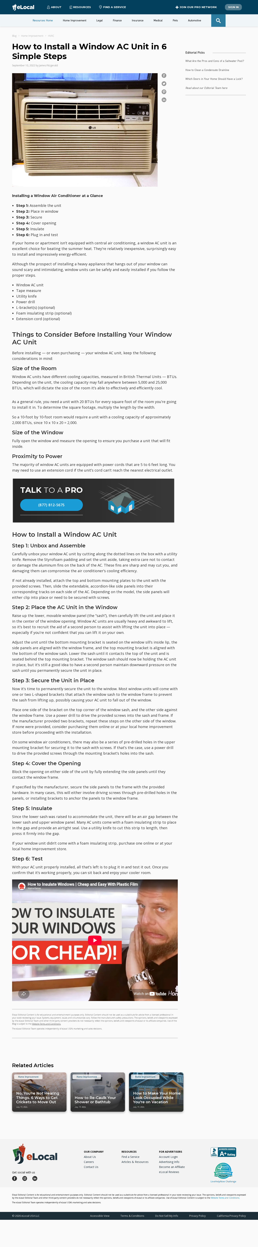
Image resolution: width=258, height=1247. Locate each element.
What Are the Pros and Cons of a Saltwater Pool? (214, 61)
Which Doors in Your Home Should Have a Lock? (214, 79)
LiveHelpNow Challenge (223, 1181)
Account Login (168, 1157)
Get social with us (23, 1172)
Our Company (94, 1151)
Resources (129, 1151)
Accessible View (99, 1216)
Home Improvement (32, 36)
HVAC (51, 36)
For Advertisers (170, 1151)
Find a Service (114, 7)
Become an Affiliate (172, 1167)
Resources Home (43, 20)
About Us (90, 1157)
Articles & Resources (135, 1162)
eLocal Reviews (169, 1172)
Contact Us (91, 1167)
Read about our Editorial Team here (206, 88)
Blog (14, 36)
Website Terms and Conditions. (46, 1023)
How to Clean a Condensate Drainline (207, 70)
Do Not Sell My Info (166, 1216)
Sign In (233, 7)
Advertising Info (169, 1162)
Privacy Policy (197, 1216)
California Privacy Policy (231, 1216)
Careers (89, 1162)
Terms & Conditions (132, 1216)
